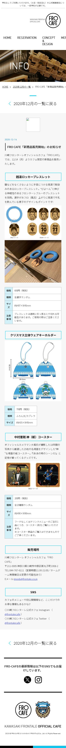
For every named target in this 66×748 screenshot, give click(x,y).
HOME (7, 37)
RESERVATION (27, 37)
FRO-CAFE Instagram (38, 680)
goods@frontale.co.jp (25, 579)
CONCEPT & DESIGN (48, 41)
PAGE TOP (61, 741)
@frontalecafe (12, 614)
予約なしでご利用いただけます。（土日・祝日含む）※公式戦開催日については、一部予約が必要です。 (33, 4)
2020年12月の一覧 (22, 86)
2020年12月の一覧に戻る (35, 103)
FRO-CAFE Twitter (27, 680)
